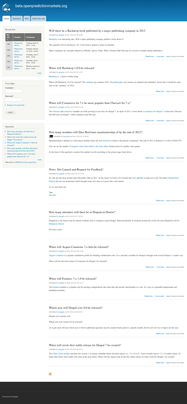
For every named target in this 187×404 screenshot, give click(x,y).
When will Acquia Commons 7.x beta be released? (79, 247)
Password (9, 96)
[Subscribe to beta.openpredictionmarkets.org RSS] (50, 373)
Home (6, 18)
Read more (150, 56)
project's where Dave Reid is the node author (90, 146)
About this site (38, 18)
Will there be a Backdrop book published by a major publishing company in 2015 (97, 31)
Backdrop (53, 39)
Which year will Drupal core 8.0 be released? (75, 308)
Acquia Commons (56, 255)
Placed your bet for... (18, 44)
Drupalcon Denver (56, 223)
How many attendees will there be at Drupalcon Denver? (82, 212)
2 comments (159, 296)
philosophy (118, 82)
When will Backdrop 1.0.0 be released (71, 68)
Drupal (15, 396)
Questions (17, 18)
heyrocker (66, 136)
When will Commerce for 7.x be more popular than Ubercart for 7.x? (90, 103)
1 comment (160, 56)
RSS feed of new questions (26, 162)
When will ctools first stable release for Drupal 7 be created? (85, 345)
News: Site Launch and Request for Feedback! (76, 169)
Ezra (134, 177)
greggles (61, 35)
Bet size (8, 36)
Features (56, 287)
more (39, 73)
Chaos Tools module (61, 353)
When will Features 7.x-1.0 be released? (73, 278)
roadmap (89, 82)
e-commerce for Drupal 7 (153, 111)
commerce (68, 111)
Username (9, 88)
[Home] (6, 8)
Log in (168, 56)
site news (52, 195)
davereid (106, 140)
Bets (27, 18)
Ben (141, 177)
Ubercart (56, 111)
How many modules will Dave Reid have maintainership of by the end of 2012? (95, 132)
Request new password (15, 105)
